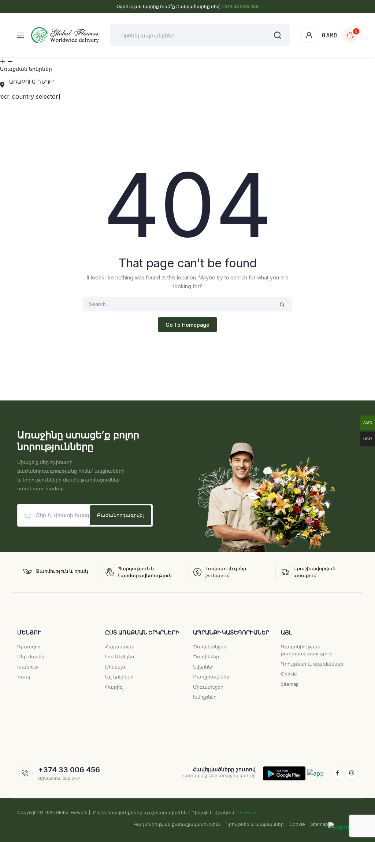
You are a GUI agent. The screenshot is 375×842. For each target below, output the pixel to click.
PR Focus (246, 812)
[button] (187, 64)
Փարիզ (114, 687)
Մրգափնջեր (208, 687)
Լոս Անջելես (119, 656)
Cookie (289, 674)
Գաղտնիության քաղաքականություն (177, 824)
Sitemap (290, 684)
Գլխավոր (28, 646)
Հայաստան (119, 646)
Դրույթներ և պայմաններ (312, 664)
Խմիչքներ (204, 697)
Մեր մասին (30, 656)
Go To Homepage (188, 325)
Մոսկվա (115, 667)
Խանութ (27, 667)
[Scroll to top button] (363, 812)
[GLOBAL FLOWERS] (65, 35)
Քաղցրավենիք (211, 677)
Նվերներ (203, 667)
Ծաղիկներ (206, 656)
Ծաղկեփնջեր (209, 646)
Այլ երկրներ (119, 677)
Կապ (23, 677)
